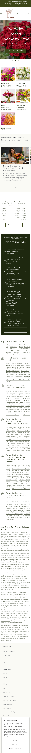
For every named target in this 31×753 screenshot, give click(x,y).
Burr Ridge (18, 345)
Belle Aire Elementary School (20, 432)
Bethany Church (19, 476)
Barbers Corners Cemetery (14, 396)
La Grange (19, 348)
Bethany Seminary (16, 440)
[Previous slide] (10, 61)
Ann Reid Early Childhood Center (18, 427)
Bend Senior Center (21, 503)
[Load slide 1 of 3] (13, 61)
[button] (21, 13)
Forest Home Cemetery (21, 411)
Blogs (5, 677)
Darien (21, 347)
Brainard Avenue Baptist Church (18, 483)
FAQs (5, 688)
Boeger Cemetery (22, 400)
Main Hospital (25, 371)
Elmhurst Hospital (18, 367)
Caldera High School (18, 450)
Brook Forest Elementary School (18, 443)
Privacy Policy (7, 704)
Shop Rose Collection (15, 50)
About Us (6, 663)
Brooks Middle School (13, 445)
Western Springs (12, 352)
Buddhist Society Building (14, 485)
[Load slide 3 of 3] (18, 61)
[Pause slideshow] (29, 61)
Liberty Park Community (14, 514)
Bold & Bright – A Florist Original (21, 108)
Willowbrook (9, 354)
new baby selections (7, 566)
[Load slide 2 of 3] (15, 61)
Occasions (6, 655)
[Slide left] (12, 188)
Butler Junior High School (18, 447)
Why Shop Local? (8, 696)
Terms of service (8, 716)
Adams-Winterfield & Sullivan (15, 391)
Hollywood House (11, 508)
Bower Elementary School (21, 441)
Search (5, 674)
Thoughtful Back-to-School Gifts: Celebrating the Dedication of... (14, 167)
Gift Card (4, 130)
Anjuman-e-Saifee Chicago (20, 470)
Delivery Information (9, 700)
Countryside (13, 347)
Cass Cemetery (24, 402)
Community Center (12, 504)
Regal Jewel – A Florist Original (6, 108)
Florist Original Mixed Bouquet (6, 86)
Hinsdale (12, 348)
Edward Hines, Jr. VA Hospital (15, 365)
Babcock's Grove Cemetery (20, 395)
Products (6, 659)
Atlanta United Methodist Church (18, 472)
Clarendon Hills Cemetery (15, 406)
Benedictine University (12, 434)
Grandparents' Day (9, 651)
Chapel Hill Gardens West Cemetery (18, 404)
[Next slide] (21, 61)
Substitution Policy (9, 712)
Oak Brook (25, 350)
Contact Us (6, 692)
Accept (15, 740)
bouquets (9, 568)
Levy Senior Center (23, 512)
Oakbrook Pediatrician (13, 372)
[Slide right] (19, 188)
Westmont (26, 352)
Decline (14, 744)
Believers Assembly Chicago (14, 474)
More (15, 331)
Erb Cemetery (17, 407)
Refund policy (7, 708)
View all (3, 143)
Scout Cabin (19, 517)
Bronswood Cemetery (12, 402)
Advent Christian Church (14, 465)
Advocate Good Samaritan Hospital (18, 363)
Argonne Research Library (15, 429)
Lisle (11, 350)
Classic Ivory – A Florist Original (21, 86)
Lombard (17, 350)
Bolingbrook (9, 345)
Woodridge (17, 354)
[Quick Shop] (17, 13)
